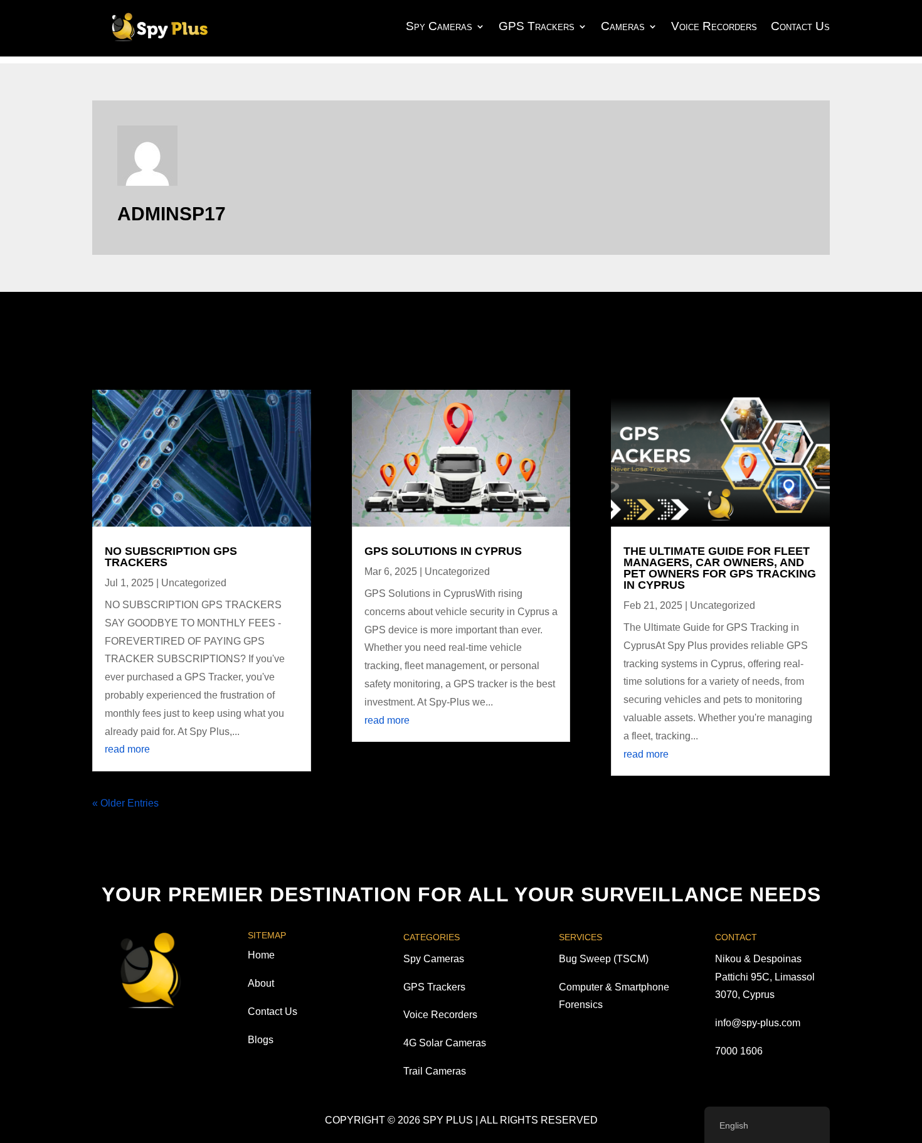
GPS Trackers (537, 26)
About (261, 983)
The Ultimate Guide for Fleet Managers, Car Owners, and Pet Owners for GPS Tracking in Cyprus (719, 568)
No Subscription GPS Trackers (171, 557)
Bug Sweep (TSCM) (604, 958)
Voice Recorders (714, 26)
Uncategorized (193, 582)
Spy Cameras (439, 26)
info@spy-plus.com (757, 1022)
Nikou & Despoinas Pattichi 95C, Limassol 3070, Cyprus (765, 977)
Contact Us (800, 26)
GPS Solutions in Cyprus (443, 551)
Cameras (623, 26)
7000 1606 (739, 1051)
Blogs (260, 1039)
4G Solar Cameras (444, 1043)
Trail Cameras (434, 1071)
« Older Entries (125, 803)
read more (127, 749)
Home (261, 955)
